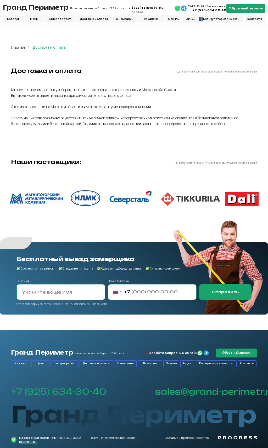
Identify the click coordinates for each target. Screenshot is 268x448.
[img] (177, 8)
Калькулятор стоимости (221, 19)
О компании (124, 19)
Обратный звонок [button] (245, 8)
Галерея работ (60, 19)
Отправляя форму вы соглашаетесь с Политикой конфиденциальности (61, 304)
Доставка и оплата (94, 19)
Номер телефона (118, 281)
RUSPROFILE (28, 442)
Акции (191, 19)
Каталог (13, 19)
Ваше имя (22, 281)
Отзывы (174, 19)
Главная (18, 47)
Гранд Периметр (36, 7)
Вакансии (151, 19)
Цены (34, 19)
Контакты (254, 19)
